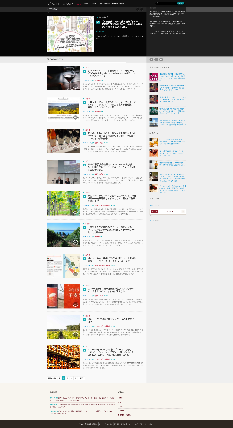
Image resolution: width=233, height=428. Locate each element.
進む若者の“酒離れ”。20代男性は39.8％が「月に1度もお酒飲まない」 (172, 164)
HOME (86, 3)
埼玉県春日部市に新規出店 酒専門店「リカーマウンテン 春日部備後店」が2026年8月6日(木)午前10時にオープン (172, 124)
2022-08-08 (87, 174)
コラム (100, 3)
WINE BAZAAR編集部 (102, 265)
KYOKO (97, 80)
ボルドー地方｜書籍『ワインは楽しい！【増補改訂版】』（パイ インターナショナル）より (112, 259)
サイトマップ (133, 424)
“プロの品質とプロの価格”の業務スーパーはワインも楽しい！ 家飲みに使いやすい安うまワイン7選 (172, 111)
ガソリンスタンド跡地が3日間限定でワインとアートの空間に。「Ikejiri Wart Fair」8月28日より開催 (167, 32)
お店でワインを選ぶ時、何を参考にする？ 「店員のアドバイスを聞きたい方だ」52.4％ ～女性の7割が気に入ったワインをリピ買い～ (172, 177)
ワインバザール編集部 (102, 205)
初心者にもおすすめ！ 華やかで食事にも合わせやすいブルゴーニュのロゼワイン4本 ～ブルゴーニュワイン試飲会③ (112, 136)
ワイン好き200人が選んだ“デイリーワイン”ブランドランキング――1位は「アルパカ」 (172, 153)
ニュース (93, 3)
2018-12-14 (87, 296)
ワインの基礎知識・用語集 (88, 424)
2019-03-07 (87, 237)
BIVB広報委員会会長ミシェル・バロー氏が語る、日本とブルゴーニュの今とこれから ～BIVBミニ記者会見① (111, 167)
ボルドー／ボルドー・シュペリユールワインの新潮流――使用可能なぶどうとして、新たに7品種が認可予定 (112, 198)
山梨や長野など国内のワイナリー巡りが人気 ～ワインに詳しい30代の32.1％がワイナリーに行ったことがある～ (112, 230)
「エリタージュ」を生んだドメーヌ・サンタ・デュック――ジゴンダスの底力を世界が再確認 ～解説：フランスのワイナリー (112, 104)
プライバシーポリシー (146, 424)
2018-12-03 (87, 359)
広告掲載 (116, 424)
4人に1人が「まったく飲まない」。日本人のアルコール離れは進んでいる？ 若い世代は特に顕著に (172, 141)
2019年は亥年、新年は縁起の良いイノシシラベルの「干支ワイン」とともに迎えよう (111, 290)
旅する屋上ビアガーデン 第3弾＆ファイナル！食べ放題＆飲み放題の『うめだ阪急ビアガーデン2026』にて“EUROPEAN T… (168, 13)
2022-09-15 (87, 80)
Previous (137, 9)
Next (141, 9)
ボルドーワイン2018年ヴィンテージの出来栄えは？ (111, 320)
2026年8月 (85, 17)
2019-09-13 (87, 205)
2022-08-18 (87, 143)
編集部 (97, 237)
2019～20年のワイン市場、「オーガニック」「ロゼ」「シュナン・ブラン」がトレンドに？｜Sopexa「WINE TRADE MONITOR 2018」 (112, 352)
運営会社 (124, 424)
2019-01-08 (87, 265)
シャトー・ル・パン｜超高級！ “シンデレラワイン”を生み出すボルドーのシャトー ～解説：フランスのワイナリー (111, 73)
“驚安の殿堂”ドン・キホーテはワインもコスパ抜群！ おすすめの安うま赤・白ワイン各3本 (172, 99)
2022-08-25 (87, 111)
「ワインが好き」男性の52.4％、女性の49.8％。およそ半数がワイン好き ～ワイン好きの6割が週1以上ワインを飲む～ (172, 189)
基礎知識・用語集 (118, 3)
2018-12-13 (87, 326)
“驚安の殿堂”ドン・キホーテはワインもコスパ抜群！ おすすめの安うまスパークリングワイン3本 (172, 88)
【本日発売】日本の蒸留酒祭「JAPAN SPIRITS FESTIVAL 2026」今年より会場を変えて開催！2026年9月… (103, 24)
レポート (107, 3)
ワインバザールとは (105, 424)
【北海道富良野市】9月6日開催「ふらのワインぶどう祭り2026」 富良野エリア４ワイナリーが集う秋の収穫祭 (172, 77)
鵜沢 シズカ (99, 143)
